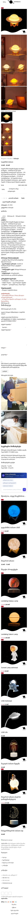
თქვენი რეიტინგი (6, 324)
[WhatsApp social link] (14, 211)
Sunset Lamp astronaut (9, 668)
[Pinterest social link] (11, 211)
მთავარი (3, 158)
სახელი (3, 347)
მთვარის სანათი (7, 561)
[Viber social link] (18, 211)
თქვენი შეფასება (6, 329)
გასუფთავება (11, 191)
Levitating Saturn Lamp (9, 634)
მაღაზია (10, 158)
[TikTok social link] (10, 893)
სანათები (16, 158)
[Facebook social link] (7, 211)
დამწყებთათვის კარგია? (8, 480)
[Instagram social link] (6, 893)
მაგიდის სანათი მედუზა (10, 764)
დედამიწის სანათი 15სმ (10, 527)
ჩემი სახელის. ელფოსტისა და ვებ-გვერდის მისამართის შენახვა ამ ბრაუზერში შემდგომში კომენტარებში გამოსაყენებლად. (14, 365)
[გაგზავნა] (24, 489)
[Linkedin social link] (13, 211)
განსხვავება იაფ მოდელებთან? (9, 483)
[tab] (4, 216)
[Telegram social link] (16, 211)
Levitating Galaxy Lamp (9, 601)
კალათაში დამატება (13, 198)
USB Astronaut (6, 701)
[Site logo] (14, 2)
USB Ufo (4, 732)
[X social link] (9, 211)
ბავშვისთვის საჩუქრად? (8, 485)
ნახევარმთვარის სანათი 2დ (12, 831)
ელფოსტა (4, 354)
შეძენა (23, 198)
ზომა (3, 189)
